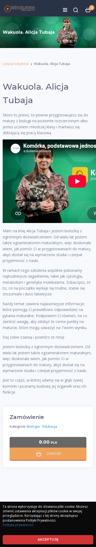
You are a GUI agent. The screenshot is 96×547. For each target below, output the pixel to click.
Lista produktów (16, 63)
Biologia (33, 426)
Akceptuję (48, 539)
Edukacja (49, 426)
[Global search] (76, 10)
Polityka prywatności (18, 525)
